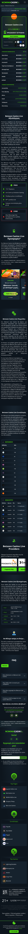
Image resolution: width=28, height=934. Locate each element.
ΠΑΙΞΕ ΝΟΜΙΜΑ (14, 36)
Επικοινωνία (19, 915)
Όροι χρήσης (6, 913)
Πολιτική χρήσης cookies (18, 913)
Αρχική (2, 5)
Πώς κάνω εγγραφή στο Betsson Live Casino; (13, 691)
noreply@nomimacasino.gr (15, 710)
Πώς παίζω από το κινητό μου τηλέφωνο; (11, 683)
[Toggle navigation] (25, 2)
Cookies (20, 928)
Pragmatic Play (9, 569)
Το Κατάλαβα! (14, 931)
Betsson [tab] (4, 666)
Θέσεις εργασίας (10, 915)
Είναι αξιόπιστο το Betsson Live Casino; (12, 675)
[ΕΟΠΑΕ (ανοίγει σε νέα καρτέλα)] (18, 901)
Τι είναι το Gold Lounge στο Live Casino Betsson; (12, 698)
